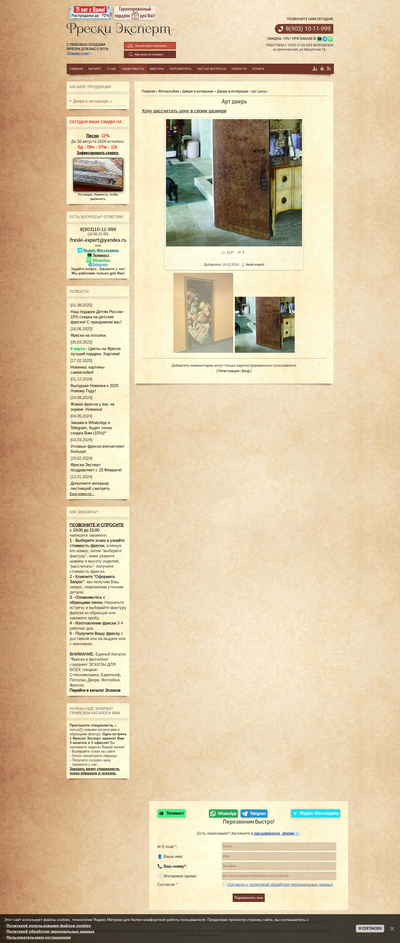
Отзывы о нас (78, 53)
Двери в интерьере (198, 91)
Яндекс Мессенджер (100, 250)
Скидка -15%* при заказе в (291, 38)
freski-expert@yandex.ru (98, 240)
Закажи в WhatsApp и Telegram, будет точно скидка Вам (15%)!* (91, 427)
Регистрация (315, 69)
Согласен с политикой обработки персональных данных (280, 884)
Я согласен (370, 928)
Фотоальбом (168, 91)
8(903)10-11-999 (98, 229)
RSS (329, 69)
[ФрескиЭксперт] (119, 28)
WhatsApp (101, 260)
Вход (322, 69)
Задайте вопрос (84, 269)
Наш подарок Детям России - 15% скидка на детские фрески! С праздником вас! (97, 316)
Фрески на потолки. (88, 335)
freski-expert (255, 265)
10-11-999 (308, 29)
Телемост (101, 255)
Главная (148, 91)
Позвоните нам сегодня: (310, 19)
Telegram (100, 264)
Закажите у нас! (112, 269)
